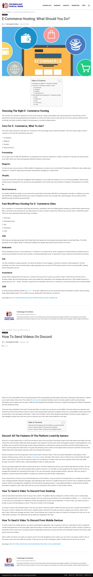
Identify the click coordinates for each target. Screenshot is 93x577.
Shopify (37, 91)
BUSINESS (8, 12)
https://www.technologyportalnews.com (26, 314)
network (29, 291)
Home (3, 12)
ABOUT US (71, 575)
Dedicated (38, 99)
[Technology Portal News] (3, 24)
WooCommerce (39, 93)
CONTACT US (87, 575)
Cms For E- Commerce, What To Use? (44, 85)
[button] (89, 5)
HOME (65, 575)
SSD (36, 97)
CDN (37, 104)
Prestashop (38, 87)
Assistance (39, 102)
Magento (37, 89)
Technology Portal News (12, 24)
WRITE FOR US (79, 575)
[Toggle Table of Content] (59, 80)
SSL (37, 100)
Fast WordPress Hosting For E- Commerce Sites (47, 95)
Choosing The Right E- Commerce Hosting (44, 83)
